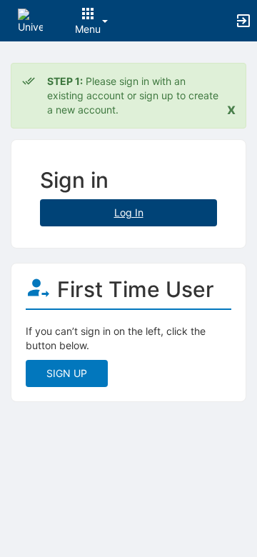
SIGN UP (66, 373)
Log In (128, 212)
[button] (30, 20)
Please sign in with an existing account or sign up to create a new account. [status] (132, 95)
